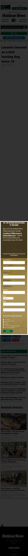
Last (4, 312)
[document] (14, 278)
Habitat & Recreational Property (12, 326)
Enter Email (6, 265)
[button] (26, 223)
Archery (6, 322)
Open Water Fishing (9, 321)
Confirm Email (6, 271)
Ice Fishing (7, 319)
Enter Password (7, 280)
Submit (8, 331)
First (4, 306)
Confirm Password (7, 286)
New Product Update (10, 327)
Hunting (6, 324)
